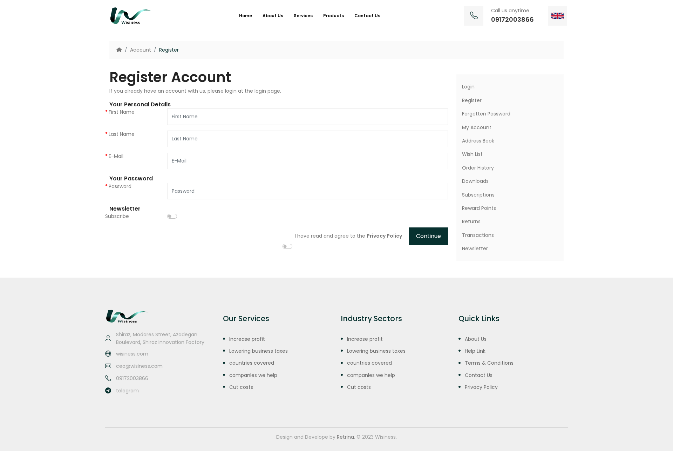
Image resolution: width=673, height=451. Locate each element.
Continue (428, 236)
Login (468, 86)
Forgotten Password (486, 113)
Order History (478, 167)
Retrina (345, 436)
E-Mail (116, 156)
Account (140, 49)
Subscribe (117, 216)
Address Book (478, 140)
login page (267, 90)
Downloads (475, 181)
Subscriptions (478, 194)
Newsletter (475, 248)
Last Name (122, 134)
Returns (471, 221)
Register (169, 49)
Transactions (478, 235)
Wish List (472, 154)
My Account (476, 127)
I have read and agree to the (348, 235)
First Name (122, 111)
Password (120, 186)
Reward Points (479, 208)
